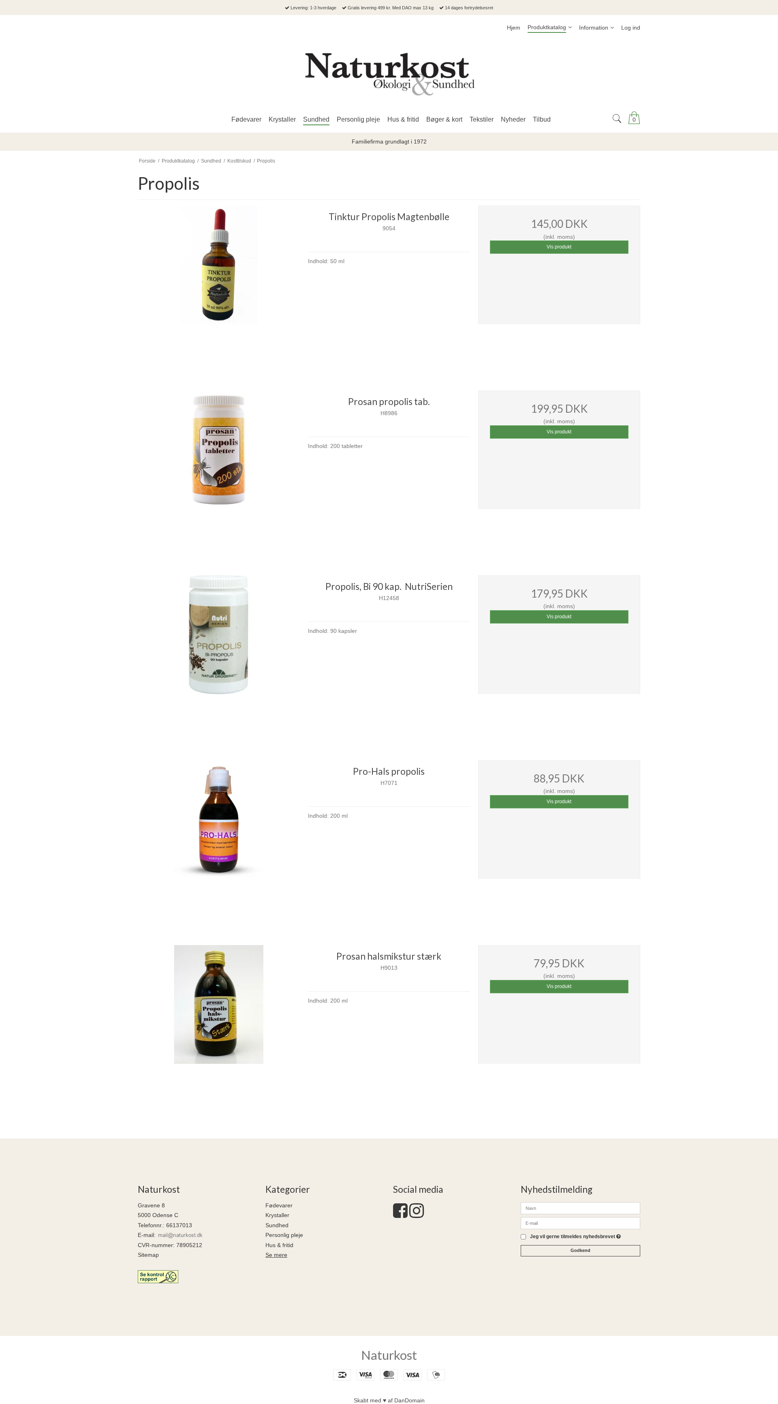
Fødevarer (279, 1205)
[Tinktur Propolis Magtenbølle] (219, 287)
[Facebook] (400, 1214)
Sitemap (148, 1255)
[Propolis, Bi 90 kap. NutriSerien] (219, 656)
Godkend (580, 1250)
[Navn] (580, 1207)
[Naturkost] (389, 73)
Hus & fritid (279, 1245)
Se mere (276, 1255)
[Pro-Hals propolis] (219, 841)
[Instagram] (416, 1214)
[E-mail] (580, 1222)
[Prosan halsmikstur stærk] (219, 1026)
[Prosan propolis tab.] (219, 471)
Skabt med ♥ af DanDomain (389, 1400)
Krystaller (277, 1215)
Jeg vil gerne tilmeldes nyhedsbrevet (575, 1236)
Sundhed (277, 1225)
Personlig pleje (284, 1235)
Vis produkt (559, 247)
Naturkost (389, 1355)
